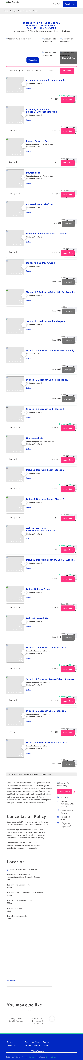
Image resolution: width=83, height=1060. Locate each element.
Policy (39, 774)
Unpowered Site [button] (34, 438)
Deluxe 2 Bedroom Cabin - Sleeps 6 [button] (45, 499)
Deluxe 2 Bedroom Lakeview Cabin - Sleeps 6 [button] (50, 560)
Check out (29, 70)
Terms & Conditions (32, 1045)
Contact (46, 1045)
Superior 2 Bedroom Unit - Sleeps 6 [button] (45, 409)
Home (6, 11)
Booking (27, 774)
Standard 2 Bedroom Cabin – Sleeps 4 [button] (46, 742)
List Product (12, 1045)
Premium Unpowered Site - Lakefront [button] (46, 233)
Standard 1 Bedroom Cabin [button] (40, 263)
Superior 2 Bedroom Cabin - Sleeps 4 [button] (46, 647)
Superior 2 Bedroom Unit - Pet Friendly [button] (47, 380)
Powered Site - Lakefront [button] (39, 204)
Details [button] (28, 88)
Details (33, 774)
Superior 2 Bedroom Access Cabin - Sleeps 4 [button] (50, 679)
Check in (12, 70)
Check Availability (64, 791)
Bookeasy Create (51, 1057)
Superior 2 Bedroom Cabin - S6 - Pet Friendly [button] (50, 350)
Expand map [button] (11, 980)
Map (43, 774)
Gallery (20, 774)
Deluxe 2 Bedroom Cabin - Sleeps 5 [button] (45, 470)
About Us (10, 1042)
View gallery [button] (33, 60)
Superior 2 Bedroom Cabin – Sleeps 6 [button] (46, 711)
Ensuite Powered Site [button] (37, 141)
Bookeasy (32, 1057)
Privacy (46, 1042)
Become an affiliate (32, 1042)
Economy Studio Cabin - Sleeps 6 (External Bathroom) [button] (42, 110)
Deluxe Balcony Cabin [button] (38, 589)
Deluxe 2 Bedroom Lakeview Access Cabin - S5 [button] (40, 529)
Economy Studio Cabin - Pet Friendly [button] (45, 80)
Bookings (13, 11)
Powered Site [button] (33, 173)
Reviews (49, 774)
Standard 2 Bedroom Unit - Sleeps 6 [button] (45, 321)
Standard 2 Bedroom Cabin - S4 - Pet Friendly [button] (50, 292)
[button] (69, 4)
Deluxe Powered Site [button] (37, 618)
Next (52, 1018)
